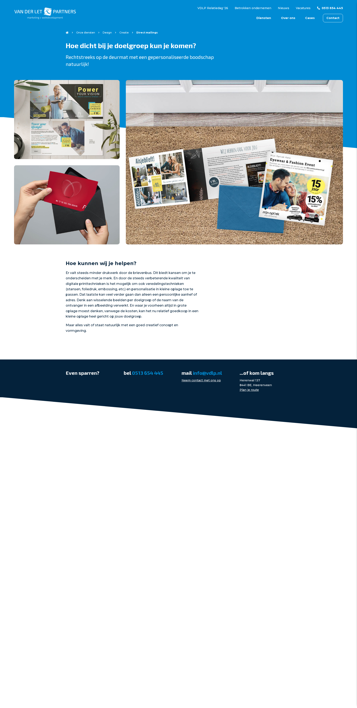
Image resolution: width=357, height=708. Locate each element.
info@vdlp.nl (207, 373)
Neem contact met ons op (201, 380)
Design (107, 32)
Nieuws (283, 8)
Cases (310, 18)
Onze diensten (85, 32)
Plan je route (249, 390)
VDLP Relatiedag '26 (213, 8)
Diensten (263, 18)
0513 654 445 (332, 8)
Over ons (288, 18)
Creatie (124, 32)
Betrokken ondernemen (253, 8)
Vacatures (303, 8)
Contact (332, 18)
